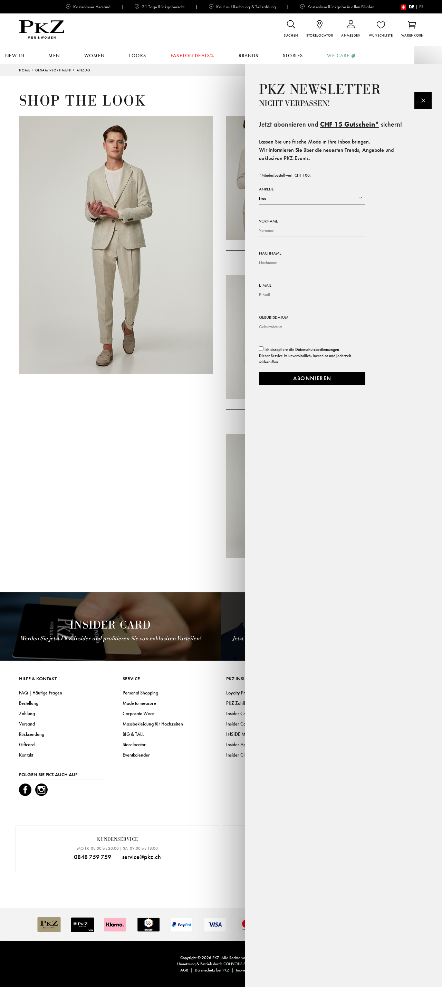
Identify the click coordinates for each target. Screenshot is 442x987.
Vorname (268, 221)
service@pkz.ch (141, 857)
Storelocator (134, 744)
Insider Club (237, 755)
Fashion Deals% (193, 55)
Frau (262, 198)
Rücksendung (31, 734)
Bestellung (28, 703)
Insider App (237, 744)
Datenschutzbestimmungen (317, 349)
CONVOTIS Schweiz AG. (244, 964)
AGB (184, 970)
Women (94, 55)
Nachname (270, 253)
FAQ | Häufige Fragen (40, 693)
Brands (248, 55)
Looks (137, 55)
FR (421, 7)
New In (14, 55)
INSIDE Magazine (243, 734)
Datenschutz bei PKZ (212, 970)
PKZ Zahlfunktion (242, 703)
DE (411, 7)
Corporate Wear (138, 713)
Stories (293, 55)
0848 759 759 (92, 857)
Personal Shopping (140, 693)
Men (54, 55)
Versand (27, 724)
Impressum (244, 970)
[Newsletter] (423, 100)
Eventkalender (136, 755)
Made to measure (139, 703)
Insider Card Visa (242, 713)
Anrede (266, 189)
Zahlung (27, 713)
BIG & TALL (133, 734)
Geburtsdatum (273, 317)
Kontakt (26, 755)
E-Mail (265, 285)
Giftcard (27, 744)
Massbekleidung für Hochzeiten (153, 724)
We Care (338, 55)
